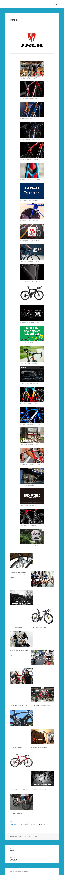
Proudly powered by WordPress (19, 871)
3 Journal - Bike (33, 837)
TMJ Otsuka (23, 837)
